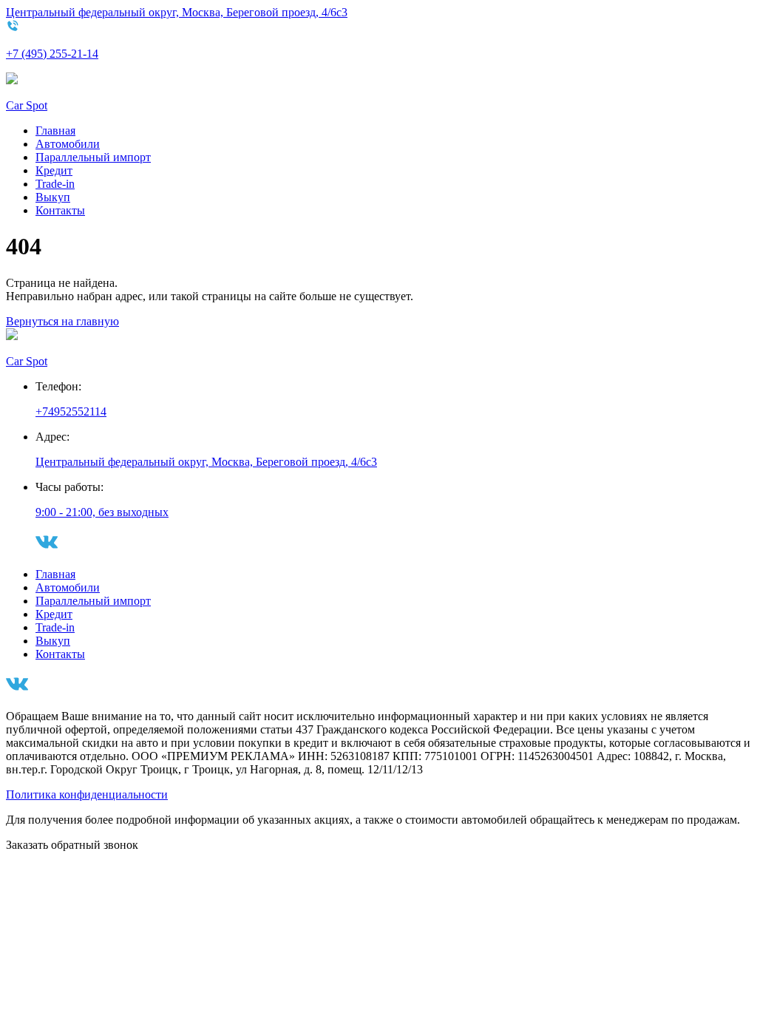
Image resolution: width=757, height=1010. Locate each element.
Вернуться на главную (62, 321)
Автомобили (67, 144)
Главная (55, 130)
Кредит (53, 170)
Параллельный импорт (93, 157)
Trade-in (55, 183)
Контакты (60, 210)
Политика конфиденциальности (87, 794)
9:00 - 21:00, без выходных (102, 512)
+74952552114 (70, 411)
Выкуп (52, 197)
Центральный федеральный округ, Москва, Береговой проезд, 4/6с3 (176, 12)
